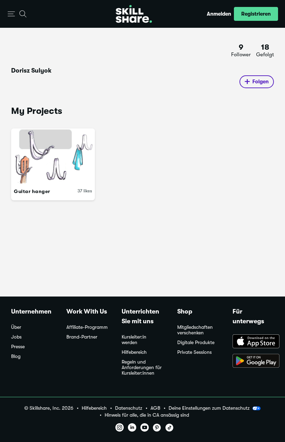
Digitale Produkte (195, 342)
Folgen (260, 81)
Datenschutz (128, 408)
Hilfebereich (134, 352)
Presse (18, 346)
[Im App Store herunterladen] (253, 342)
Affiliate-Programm (87, 327)
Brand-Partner (81, 337)
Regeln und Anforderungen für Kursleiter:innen (142, 367)
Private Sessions (194, 352)
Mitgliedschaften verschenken (195, 330)
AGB (155, 408)
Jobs (16, 337)
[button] (11, 14)
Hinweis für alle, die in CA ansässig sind (147, 415)
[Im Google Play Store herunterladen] (253, 361)
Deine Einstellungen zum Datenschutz (209, 408)
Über (16, 327)
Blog (16, 356)
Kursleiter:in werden (134, 339)
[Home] (134, 14)
